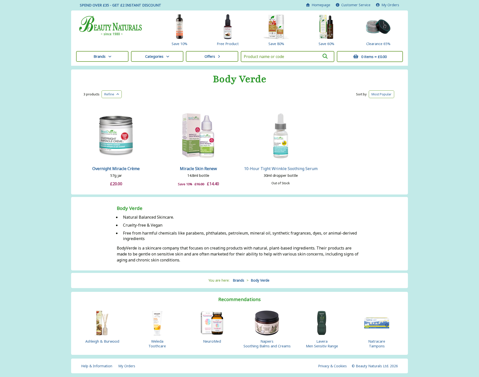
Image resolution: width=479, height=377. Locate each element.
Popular (381, 94)
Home (320, 4)
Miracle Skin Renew (198, 168)
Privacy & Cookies (332, 366)
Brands (100, 56)
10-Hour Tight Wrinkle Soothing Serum (281, 168)
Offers (210, 56)
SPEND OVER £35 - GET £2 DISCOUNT (120, 5)
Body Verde (239, 79)
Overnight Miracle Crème (116, 168)
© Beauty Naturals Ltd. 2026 (375, 366)
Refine (110, 94)
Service (355, 4)
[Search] (325, 56)
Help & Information (96, 366)
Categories (154, 56)
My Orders (389, 4)
